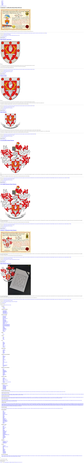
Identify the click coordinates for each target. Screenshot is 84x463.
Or (7, 69)
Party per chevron (5, 329)
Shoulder (56, 400)
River (44, 391)
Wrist (27, 69)
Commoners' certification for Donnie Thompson (8, 230)
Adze (5, 403)
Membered (53, 177)
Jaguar (67, 397)
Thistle (16, 394)
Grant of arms (4, 431)
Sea (45, 391)
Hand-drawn (10, 301)
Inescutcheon (4, 359)
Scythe (42, 405)
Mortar (53, 404)
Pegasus (37, 408)
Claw (10, 400)
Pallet (3, 375)
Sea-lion (51, 408)
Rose (7, 394)
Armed (44, 177)
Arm (2, 400)
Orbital (32, 391)
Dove (38, 397)
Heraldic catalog (4, 432)
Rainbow (39, 391)
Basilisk (6, 408)
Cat (31, 397)
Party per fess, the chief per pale (6, 324)
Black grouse (21, 397)
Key (21, 404)
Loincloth (33, 404)
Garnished (66, 177)
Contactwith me (2, 4)
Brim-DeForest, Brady (4, 36)
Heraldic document (14, 35)
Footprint (32, 400)
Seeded (33, 69)
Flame (49, 397)
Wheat (22, 394)
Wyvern (62, 408)
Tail (69, 400)
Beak (3, 400)
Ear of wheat (19, 400)
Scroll (40, 405)
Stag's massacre (63, 400)
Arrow (20, 403)
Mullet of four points (29, 391)
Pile (3, 364)
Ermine (3, 342)
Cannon (47, 403)
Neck (49, 177)
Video (3, 448)
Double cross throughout (5, 385)
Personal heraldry (4, 310)
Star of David (57, 405)
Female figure (45, 397)
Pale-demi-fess (4, 387)
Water (62, 391)
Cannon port (53, 403)
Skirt (48, 405)
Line (31, 404)
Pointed (12, 70)
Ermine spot (21, 400)
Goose (59, 397)
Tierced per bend (4, 321)
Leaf (42, 400)
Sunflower (14, 394)
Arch (9, 403)
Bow (36, 403)
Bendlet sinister (4, 370)
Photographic (15, 301)
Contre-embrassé (4, 328)
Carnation (4, 349)
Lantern (28, 404)
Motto (70, 299)
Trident (73, 405)
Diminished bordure (5, 371)
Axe (21, 403)
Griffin (18, 408)
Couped (25, 69)
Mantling (69, 177)
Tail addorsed (71, 400)
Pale (3, 363)
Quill (22, 405)
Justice (23, 408)
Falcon (43, 397)
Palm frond (49, 400)
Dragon (8, 408)
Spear (49, 405)
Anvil (8, 403)
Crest (34, 177)
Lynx (82, 397)
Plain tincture (9, 70)
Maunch (35, 404)
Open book (75, 404)
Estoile (14, 391)
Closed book (59, 177)
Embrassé (4, 327)
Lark (68, 397)
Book (61, 177)
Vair (3, 345)
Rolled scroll (26, 405)
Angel (2, 408)
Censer (74, 403)
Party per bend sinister (5, 318)
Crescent (5, 391)
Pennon (17, 35)
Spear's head (52, 405)
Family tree (4, 437)
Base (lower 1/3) (4, 365)
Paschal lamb (34, 408)
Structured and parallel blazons (6, 434)
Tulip (18, 394)
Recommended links (5, 442)
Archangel (4, 408)
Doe (33, 397)
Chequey (4, 377)
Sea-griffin (49, 408)
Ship (47, 405)
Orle (3, 362)
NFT (3, 447)
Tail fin (74, 400)
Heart (40, 400)
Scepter (39, 405)
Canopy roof (56, 403)
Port (17, 405)
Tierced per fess (4, 320)
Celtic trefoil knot (72, 403)
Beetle (14, 397)
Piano (5, 405)
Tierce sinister (4, 319)
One (8, 69)
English (3, 307)
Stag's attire (60, 400)
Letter (30, 404)
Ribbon (24, 405)
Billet (3, 379)
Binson (19, 397)
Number (69, 404)
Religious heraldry (5, 312)
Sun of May (54, 391)
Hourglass (17, 404)
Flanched (4, 331)
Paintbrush (78, 404)
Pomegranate (3, 394)
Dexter (20, 69)
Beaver (11, 397)
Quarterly (4, 322)
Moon (23, 391)
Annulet (4, 378)
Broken (43, 403)
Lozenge (4, 381)
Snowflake (47, 391)
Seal (3, 429)
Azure (3, 337)
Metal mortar (40, 404)
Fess (3, 360)
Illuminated (9, 258)
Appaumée (23, 69)
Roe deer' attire (53, 400)
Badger (2, 397)
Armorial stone (4, 452)
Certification (10, 35)
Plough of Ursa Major (36, 391)
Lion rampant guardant (77, 397)
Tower (68, 405)
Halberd (10, 404)
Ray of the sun (41, 391)
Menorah (37, 404)
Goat (55, 397)
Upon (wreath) (36, 177)
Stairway (54, 405)
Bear (10, 397)
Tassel (3, 415)
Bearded (48, 177)
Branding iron (39, 403)
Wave (64, 391)
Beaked (51, 177)
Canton (3, 358)
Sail (37, 405)
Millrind (42, 404)
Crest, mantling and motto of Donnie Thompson (8, 184)
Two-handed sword (80, 405)
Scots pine (9, 394)
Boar (25, 397)
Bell (26, 403)
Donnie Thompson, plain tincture (5, 39)
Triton (54, 408)
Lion (71, 397)
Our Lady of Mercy (28, 408)
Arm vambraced (14, 403)
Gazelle (54, 397)
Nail (60, 404)
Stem (65, 400)
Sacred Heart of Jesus (42, 408)
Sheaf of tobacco (45, 405)
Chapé (3, 326)
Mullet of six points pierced (57, 404)
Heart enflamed (20, 408)
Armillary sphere (17, 403)
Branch (5, 400)
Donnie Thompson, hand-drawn (5, 263)
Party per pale (4, 316)
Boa (8, 35)
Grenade (8, 404)
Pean (3, 344)
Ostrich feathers (4, 418)
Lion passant (73, 397)
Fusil (3, 380)
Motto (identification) (5, 414)
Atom (2, 391)
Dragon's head (10, 408)
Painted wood (4, 451)
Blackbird (24, 397)
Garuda (13, 408)
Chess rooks (78, 403)
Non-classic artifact (63, 404)
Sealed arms (4, 433)
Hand (21, 69)
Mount (24, 391)
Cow (32, 397)
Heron (60, 397)
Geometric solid (5, 404)
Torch (66, 405)
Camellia (31, 69)
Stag (11, 69)
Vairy (3, 346)
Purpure (4, 339)
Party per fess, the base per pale (6, 325)
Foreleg (33, 400)
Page (76, 404)
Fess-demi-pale (4, 386)
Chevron (4, 357)
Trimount (61, 391)
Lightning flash (20, 391)
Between (18, 69)
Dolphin (36, 397)
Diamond (10, 391)
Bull (30, 397)
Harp (13, 404)
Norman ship (67, 404)
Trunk (79, 400)
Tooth (78, 400)
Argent (6, 69)
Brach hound (28, 397)
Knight (25, 404)
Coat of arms (11, 71)
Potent (21, 405)
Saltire (3, 366)
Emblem (4, 430)
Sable (3, 338)
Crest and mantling (5, 421)
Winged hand (58, 408)
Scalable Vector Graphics (5, 446)
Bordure (29, 69)
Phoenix (39, 408)
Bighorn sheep (16, 397)
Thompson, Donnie (4, 72)
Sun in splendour (51, 391)
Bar (3, 369)
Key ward (23, 404)
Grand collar (4, 412)
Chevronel (4, 373)
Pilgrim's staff (8, 405)
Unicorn (56, 408)
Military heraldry (4, 311)
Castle (63, 403)
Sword (60, 405)
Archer (11, 403)
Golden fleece (15, 408)
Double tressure (4, 374)
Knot (27, 404)
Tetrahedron (64, 405)
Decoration (4, 413)
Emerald (12, 391)
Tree (17, 394)
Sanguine (4, 352)
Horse (62, 397)
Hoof (41, 400)
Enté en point (4, 330)
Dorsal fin (14, 400)
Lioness (81, 397)
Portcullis (19, 405)
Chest (8, 400)
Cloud (3, 391)
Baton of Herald (24, 403)
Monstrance (51, 404)
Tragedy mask (70, 405)
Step (59, 405)
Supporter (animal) (5, 419)
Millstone (44, 404)
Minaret (49, 404)
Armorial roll (13, 455)
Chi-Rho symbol (81, 403)
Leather (4, 456)
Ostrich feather (46, 400)
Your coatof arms (3, 3)
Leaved (63, 177)
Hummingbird (64, 397)
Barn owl (8, 397)
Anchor (7, 403)
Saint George (46, 408)
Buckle (45, 403)
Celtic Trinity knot (68, 403)
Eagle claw (16, 400)
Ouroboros (32, 408)
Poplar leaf (6, 394)
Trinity (53, 408)
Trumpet (75, 405)
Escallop (24, 400)
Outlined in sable (5, 70)
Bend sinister (4, 356)
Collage (12, 301)
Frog (52, 397)
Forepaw (35, 400)
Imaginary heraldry (5, 313)
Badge (3, 426)
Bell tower (28, 403)
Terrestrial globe (57, 391)
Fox (51, 397)
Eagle (39, 397)
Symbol (62, 405)
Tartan (3, 438)
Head (12, 69)
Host (14, 404)
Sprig (57, 400)
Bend (3, 355)
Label (3, 361)
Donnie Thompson (3, 112)
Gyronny (4, 323)
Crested (46, 177)
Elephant (41, 397)
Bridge (41, 403)
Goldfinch (57, 397)
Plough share (11, 405)
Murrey (3, 351)
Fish (47, 397)
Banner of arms (4, 427)
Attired (16, 69)
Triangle (4, 382)
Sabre (34, 405)
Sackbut (36, 405)
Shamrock (12, 394)
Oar (70, 404)
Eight (9, 69)
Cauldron (65, 403)
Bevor (3, 423)
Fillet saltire (4, 372)
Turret (76, 405)
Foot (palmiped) (28, 400)
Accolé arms (4, 436)
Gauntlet (2, 404)
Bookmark (35, 403)
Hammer (12, 404)
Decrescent (8, 391)
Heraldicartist (2, 2)
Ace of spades (3, 403)
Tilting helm (4, 422)
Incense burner (19, 404)
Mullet (26, 391)
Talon (57, 177)
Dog (34, 397)
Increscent (18, 391)
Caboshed (14, 69)
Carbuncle (61, 403)
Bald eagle (4, 397)
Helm (39, 177)
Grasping (56, 177)
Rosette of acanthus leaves (31, 405)
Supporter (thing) (4, 420)
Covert (11, 400)
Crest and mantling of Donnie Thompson (7, 140)
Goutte (15, 391)
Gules (4, 69)
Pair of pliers (81, 404)
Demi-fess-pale (4, 388)
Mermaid (25, 408)
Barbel (6, 397)
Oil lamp (72, 404)
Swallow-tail (67, 400)
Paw (51, 400)
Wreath (40, 177)
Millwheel (47, 404)
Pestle (4, 405)
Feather (26, 400)
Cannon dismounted (50, 403)
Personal (4, 35)
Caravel (59, 403)
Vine (20, 394)
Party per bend (4, 317)
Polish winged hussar (15, 405)
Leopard (70, 397)
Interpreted (6, 35)
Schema (4, 435)
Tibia (76, 400)
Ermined (4, 343)
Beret (29, 403)
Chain (76, 403)
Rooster (42, 177)
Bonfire (31, 403)
